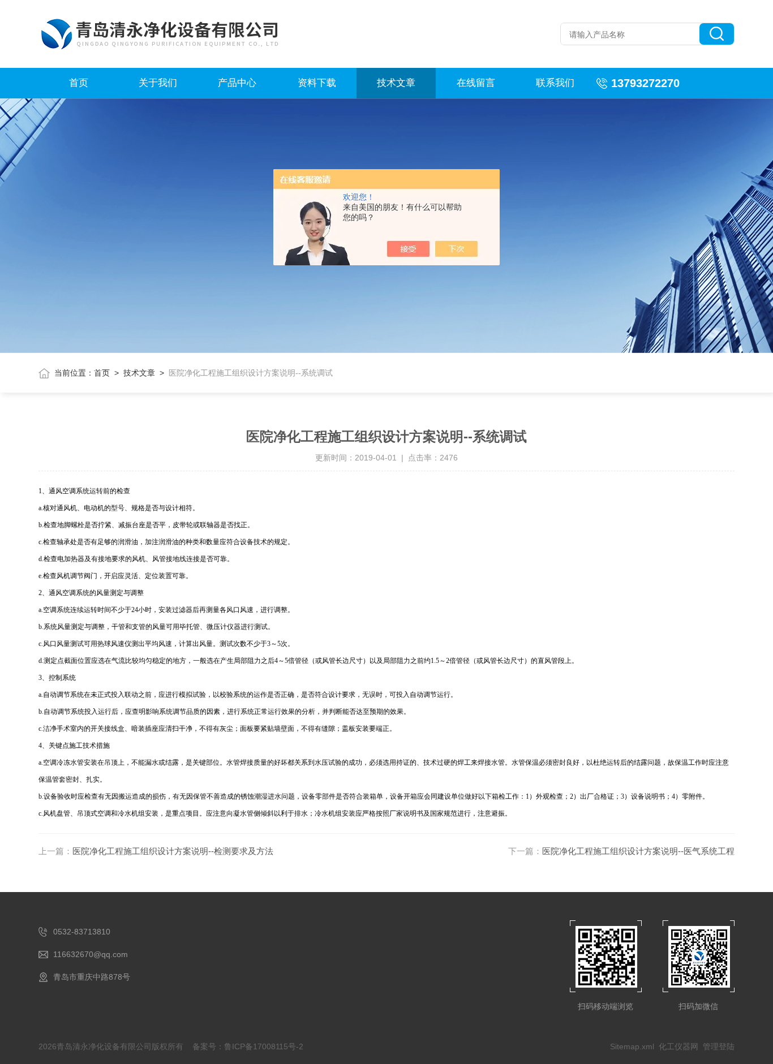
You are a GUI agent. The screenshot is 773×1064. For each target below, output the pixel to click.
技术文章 (396, 82)
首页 (78, 82)
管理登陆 (719, 1046)
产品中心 (237, 82)
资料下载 (317, 82)
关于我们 (158, 82)
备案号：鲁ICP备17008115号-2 (247, 1046)
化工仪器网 (678, 1046)
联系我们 (555, 82)
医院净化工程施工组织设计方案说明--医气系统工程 (638, 851)
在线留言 (476, 82)
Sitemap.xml (632, 1046)
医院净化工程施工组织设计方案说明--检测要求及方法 (172, 851)
